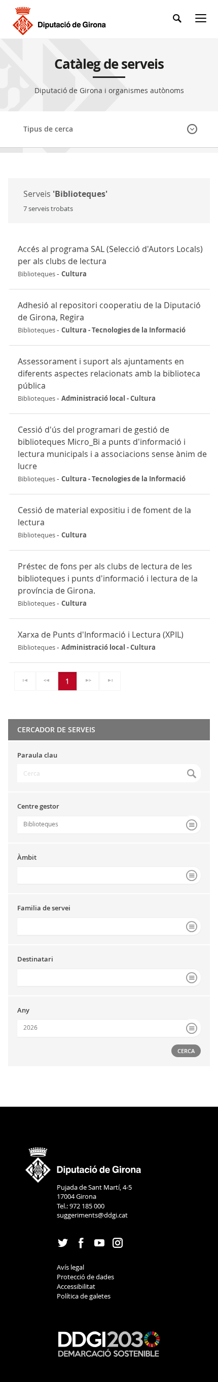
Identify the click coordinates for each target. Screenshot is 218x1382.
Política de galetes (84, 1296)
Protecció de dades (85, 1276)
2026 (30, 1027)
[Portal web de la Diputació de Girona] (83, 1161)
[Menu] (203, 20)
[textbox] (109, 773)
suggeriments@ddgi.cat (92, 1215)
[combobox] (109, 824)
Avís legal (70, 1267)
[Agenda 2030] (109, 1343)
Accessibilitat (76, 1286)
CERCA (186, 1051)
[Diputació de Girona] (61, 19)
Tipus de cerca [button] (48, 129)
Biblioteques (40, 824)
